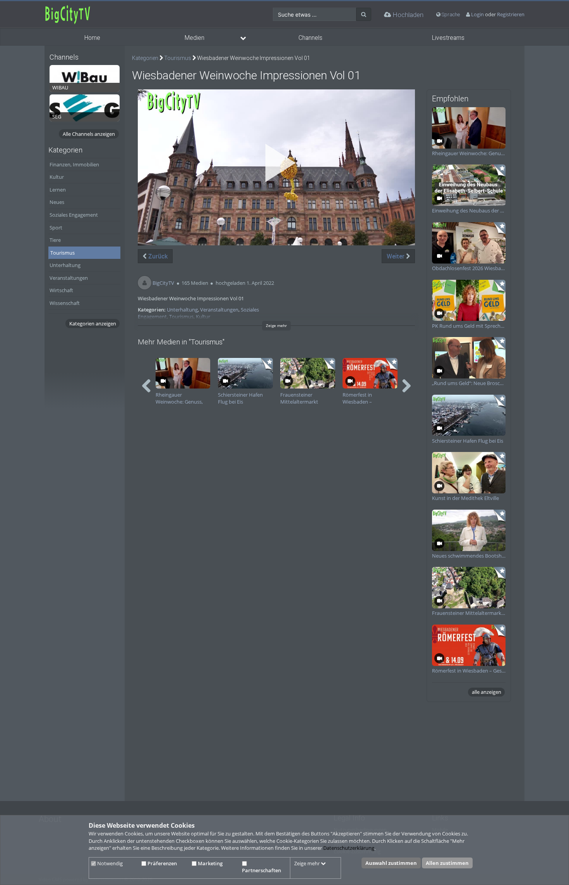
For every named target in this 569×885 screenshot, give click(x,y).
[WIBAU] (85, 77)
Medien (194, 37)
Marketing (210, 863)
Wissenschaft (65, 303)
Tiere (55, 239)
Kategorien (145, 58)
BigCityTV (163, 282)
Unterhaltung (65, 265)
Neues (57, 202)
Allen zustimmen (447, 862)
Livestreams (448, 37)
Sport (56, 227)
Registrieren (510, 14)
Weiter (396, 256)
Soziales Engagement (74, 214)
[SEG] (85, 107)
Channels (310, 37)
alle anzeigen (486, 691)
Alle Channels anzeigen (89, 133)
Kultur (57, 176)
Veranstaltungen (69, 277)
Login (477, 14)
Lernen (58, 189)
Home (92, 37)
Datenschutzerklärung (348, 847)
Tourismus (62, 252)
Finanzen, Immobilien (74, 164)
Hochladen (407, 15)
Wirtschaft (61, 290)
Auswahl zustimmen (391, 862)
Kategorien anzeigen (92, 323)
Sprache (450, 14)
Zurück (157, 256)
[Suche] (363, 14)
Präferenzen (161, 863)
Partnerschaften (261, 870)
